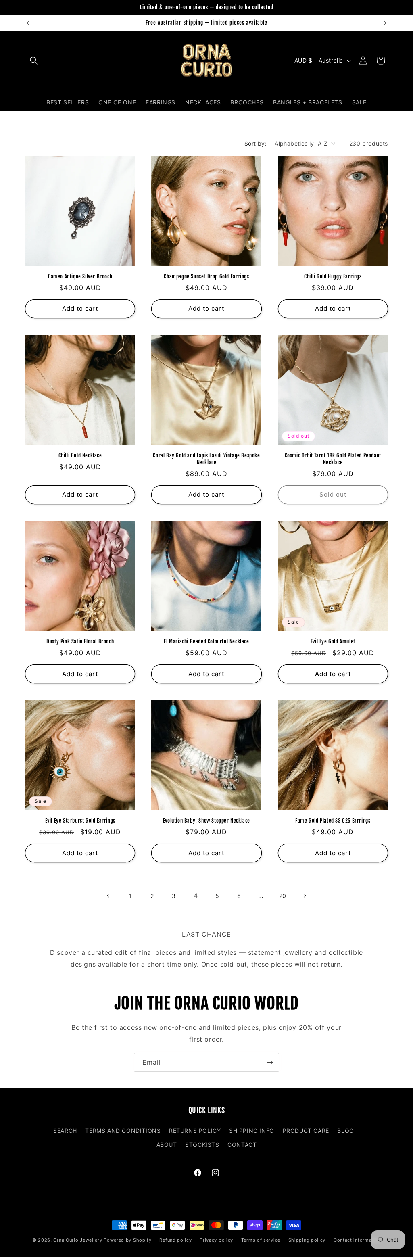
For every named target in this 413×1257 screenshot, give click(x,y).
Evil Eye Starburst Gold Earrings (80, 820)
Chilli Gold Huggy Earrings (333, 276)
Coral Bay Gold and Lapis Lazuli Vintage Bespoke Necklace (206, 459)
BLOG (345, 1130)
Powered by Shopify (128, 1240)
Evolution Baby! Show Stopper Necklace (206, 820)
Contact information (357, 1240)
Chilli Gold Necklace (80, 455)
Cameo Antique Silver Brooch (80, 276)
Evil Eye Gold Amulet (333, 641)
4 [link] (196, 896)
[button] (34, 60)
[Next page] (304, 895)
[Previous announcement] (28, 23)
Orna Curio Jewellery (77, 1240)
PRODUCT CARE (306, 1130)
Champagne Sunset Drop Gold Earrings (206, 276)
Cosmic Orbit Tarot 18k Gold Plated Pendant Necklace (333, 459)
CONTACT (242, 1144)
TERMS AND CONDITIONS (123, 1130)
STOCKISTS (202, 1144)
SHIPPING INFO (251, 1130)
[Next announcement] (385, 23)
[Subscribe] (270, 1062)
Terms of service (260, 1240)
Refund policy (175, 1240)
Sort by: (255, 143)
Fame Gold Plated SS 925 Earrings (332, 820)
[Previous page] (108, 895)
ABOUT (166, 1144)
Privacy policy (216, 1240)
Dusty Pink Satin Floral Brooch (80, 641)
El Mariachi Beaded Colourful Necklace (206, 641)
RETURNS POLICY (195, 1130)
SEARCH (65, 1130)
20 (282, 895)
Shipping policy (307, 1240)
